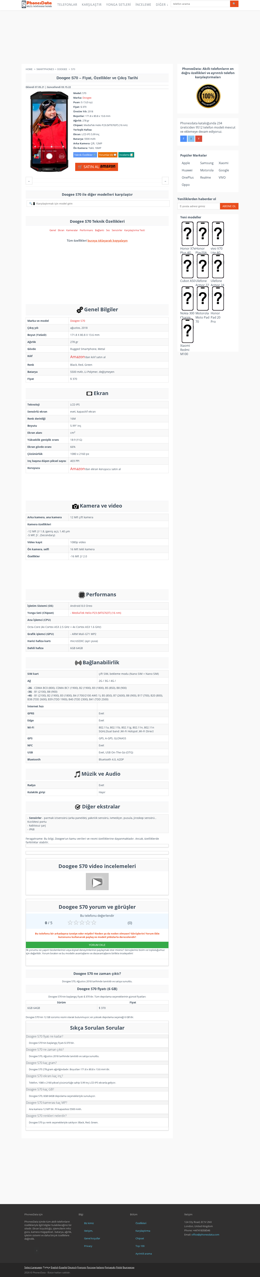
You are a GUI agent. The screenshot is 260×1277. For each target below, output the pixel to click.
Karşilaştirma (143, 1230)
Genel (52, 230)
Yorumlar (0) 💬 (107, 155)
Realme (205, 177)
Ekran (61, 230)
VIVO (222, 177)
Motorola (207, 170)
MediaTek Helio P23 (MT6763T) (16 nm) (96, 613)
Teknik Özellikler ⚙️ (85, 155)
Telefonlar (67, 4)
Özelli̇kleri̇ (141, 1223)
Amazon (77, 356)
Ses (108, 230)
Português (110, 1267)
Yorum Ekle (97, 945)
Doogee (87, 97)
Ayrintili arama (144, 1253)
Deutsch (72, 1267)
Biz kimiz (89, 1223)
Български (128, 1267)
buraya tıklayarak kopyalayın (108, 240)
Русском (91, 1267)
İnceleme (143, 4)
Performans (86, 230)
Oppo (186, 185)
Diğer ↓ (162, 4)
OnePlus (188, 177)
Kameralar (72, 230)
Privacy (88, 1246)
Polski (119, 1267)
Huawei (187, 170)
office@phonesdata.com (205, 1234)
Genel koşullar (92, 1238)
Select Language (33, 1267)
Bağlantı (99, 230)
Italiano (100, 1267)
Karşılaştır (92, 4)
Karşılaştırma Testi (134, 230)
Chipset (140, 1238)
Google (224, 170)
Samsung (207, 163)
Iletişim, (88, 1230)
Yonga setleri (118, 4)
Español (63, 1267)
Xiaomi (223, 163)
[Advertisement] (130, 37)
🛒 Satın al (89, 166)
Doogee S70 (77, 321)
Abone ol (229, 206)
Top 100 (140, 1246)
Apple (186, 163)
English (54, 1267)
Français (81, 1267)
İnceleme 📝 (126, 155)
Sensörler (117, 230)
